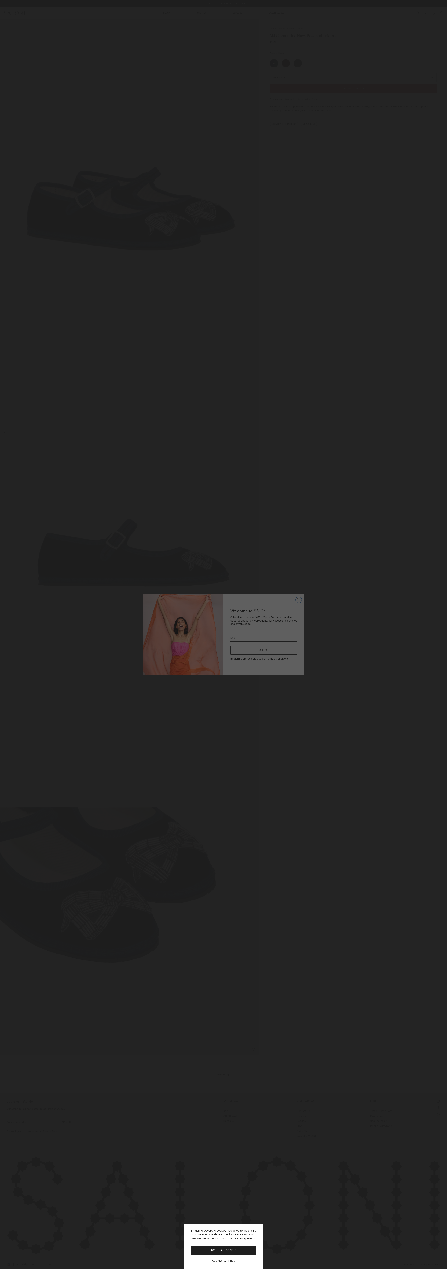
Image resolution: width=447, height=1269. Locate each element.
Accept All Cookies (223, 1250)
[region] (223, 634)
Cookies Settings (223, 1261)
